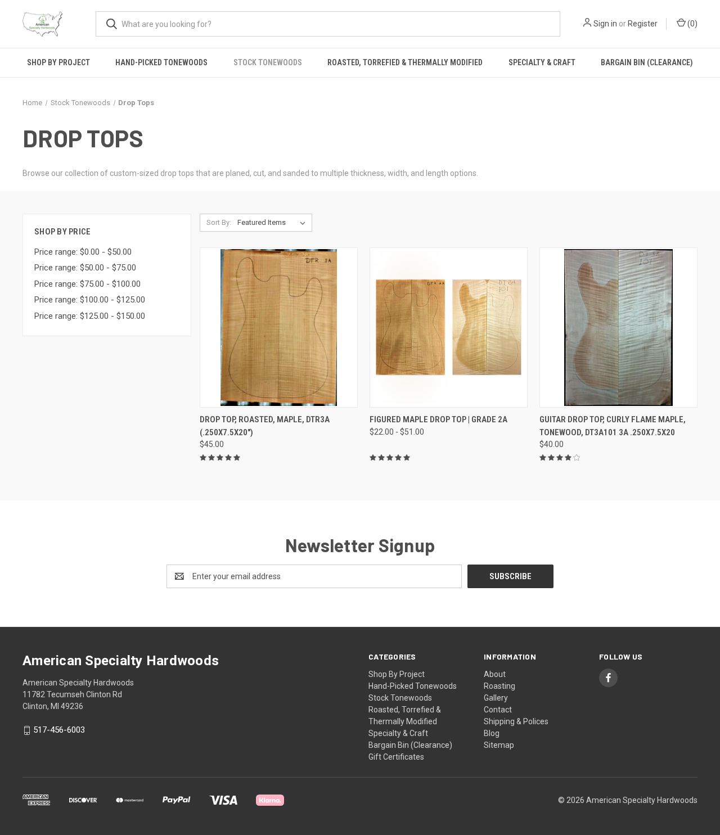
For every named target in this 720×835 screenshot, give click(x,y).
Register (643, 23)
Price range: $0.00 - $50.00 (83, 252)
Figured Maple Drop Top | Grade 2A (438, 419)
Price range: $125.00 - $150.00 (89, 316)
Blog (492, 733)
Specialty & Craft (541, 62)
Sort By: (218, 222)
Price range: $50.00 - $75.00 (85, 268)
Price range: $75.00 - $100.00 (87, 284)
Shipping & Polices (516, 721)
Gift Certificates (396, 756)
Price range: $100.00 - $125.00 (89, 300)
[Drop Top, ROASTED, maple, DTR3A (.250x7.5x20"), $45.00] (279, 327)
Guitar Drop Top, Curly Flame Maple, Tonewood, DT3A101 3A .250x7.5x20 (612, 425)
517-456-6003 (59, 730)
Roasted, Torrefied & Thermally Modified (405, 62)
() (692, 23)
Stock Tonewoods (267, 62)
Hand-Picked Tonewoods (161, 62)
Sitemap (499, 745)
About (495, 674)
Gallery (496, 697)
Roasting (499, 685)
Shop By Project (58, 62)
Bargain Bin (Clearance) (647, 62)
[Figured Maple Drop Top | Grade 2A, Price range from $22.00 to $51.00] (448, 327)
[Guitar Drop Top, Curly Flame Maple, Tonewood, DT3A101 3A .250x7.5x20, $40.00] (618, 327)
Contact (498, 709)
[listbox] (274, 222)
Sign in (605, 23)
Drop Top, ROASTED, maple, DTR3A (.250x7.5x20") (265, 425)
